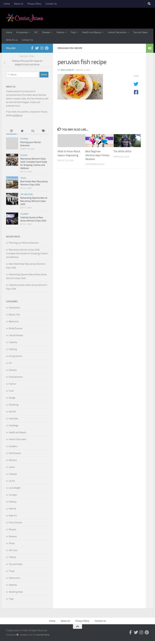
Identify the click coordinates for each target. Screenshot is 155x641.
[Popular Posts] (22, 131)
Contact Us (51, 3)
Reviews (13, 536)
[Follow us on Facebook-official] (32, 48)
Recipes (12, 529)
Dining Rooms (15, 356)
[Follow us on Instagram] (42, 48)
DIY (36, 32)
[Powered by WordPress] (17, 635)
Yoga (11, 598)
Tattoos (12, 557)
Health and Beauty (91, 32)
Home (7, 3)
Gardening (13, 404)
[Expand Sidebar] (149, 48)
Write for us (12, 39)
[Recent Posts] (11, 131)
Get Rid (12, 411)
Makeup (12, 501)
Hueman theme (42, 635)
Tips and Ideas (140, 32)
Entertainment (16, 377)
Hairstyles (13, 418)
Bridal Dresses (15, 328)
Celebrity (24, 214)
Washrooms (14, 578)
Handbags (13, 425)
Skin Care (13, 550)
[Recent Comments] (32, 131)
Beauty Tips (14, 314)
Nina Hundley (67, 70)
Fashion (60, 32)
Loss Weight (14, 488)
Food (73, 32)
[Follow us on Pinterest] (46, 48)
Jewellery (13, 446)
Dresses (46, 32)
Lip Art (12, 481)
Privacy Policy (34, 3)
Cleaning (13, 349)
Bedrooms (14, 321)
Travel (23, 178)
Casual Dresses (16, 335)
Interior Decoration (117, 32)
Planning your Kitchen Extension (24, 242)
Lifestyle (13, 474)
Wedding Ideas (16, 592)
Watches (13, 585)
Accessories (22, 32)
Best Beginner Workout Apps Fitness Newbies (97, 155)
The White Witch (122, 151)
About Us (18, 3)
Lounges (13, 494)
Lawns (12, 467)
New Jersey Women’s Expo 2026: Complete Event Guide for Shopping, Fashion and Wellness (27, 253)
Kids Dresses (15, 453)
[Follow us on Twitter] (37, 48)
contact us (17, 115)
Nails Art (13, 515)
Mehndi (12, 508)
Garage (12, 397)
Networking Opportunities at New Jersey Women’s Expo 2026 (33, 201)
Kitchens (24, 139)
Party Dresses (15, 522)
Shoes (12, 543)
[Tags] (43, 131)
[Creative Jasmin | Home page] (24, 18)
